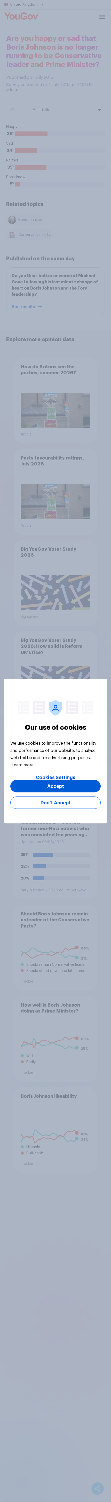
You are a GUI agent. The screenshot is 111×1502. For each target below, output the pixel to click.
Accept (55, 786)
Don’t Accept (56, 802)
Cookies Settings (55, 777)
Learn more (23, 765)
